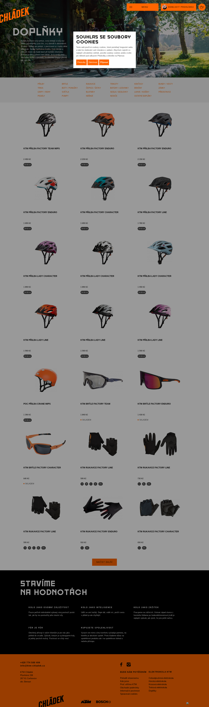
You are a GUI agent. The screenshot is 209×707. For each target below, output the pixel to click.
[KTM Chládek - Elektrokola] (14, 13)
